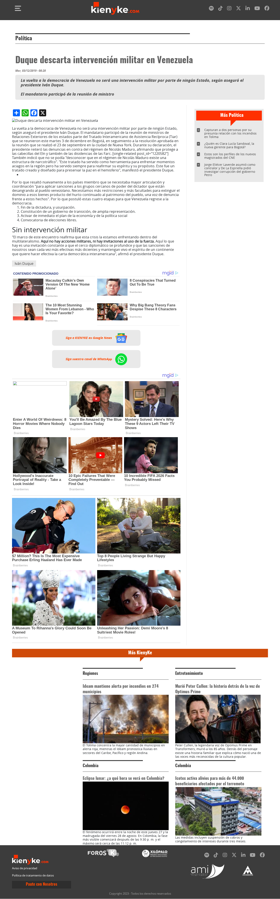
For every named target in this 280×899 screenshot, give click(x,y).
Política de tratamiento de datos (33, 875)
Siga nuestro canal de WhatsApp (89, 359)
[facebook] (266, 9)
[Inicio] (115, 8)
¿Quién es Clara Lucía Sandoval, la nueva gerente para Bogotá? (229, 145)
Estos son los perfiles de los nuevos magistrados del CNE (230, 156)
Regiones (90, 674)
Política (23, 38)
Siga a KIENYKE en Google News (89, 338)
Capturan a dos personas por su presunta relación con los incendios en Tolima (230, 133)
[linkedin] (247, 9)
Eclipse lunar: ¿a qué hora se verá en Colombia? (123, 779)
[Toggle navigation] (18, 8)
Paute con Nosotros (41, 885)
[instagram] (229, 9)
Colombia (90, 766)
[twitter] (238, 9)
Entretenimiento (189, 674)
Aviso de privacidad (24, 868)
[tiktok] (220, 9)
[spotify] (211, 9)
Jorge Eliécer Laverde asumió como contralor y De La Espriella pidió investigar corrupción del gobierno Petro (229, 169)
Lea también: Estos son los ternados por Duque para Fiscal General (76, 174)
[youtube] (257, 9)
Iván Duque (24, 263)
